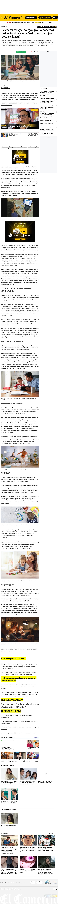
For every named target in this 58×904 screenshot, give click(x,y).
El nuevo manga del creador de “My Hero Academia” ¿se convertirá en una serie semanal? (46, 844)
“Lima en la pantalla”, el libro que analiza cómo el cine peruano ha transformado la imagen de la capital (47, 122)
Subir (54, 884)
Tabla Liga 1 (44, 22)
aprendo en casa (11, 727)
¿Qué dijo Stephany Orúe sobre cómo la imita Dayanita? (8, 821)
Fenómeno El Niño (16, 22)
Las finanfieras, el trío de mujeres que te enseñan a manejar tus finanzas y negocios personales (27, 777)
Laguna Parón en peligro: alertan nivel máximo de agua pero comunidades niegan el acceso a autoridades (47, 93)
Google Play (38, 877)
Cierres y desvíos (51, 22)
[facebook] (5, 877)
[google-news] (19, 877)
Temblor (32, 22)
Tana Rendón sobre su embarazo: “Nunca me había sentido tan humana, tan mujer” (9, 777)
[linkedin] (16, 877)
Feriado (28, 22)
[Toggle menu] (1, 17)
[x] (8, 877)
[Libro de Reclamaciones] (55, 877)
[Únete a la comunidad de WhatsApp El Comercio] (21, 52)
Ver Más (33, 727)
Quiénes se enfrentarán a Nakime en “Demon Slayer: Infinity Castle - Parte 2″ (28, 865)
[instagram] (11, 877)
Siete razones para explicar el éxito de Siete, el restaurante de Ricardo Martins (47, 107)
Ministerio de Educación (26, 727)
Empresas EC (38, 22)
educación (18, 727)
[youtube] (13, 877)
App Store (32, 877)
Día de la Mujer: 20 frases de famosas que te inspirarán (45, 776)
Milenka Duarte (5, 85)
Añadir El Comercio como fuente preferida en (47, 26)
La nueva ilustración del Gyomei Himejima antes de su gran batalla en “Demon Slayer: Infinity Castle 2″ (28, 844)
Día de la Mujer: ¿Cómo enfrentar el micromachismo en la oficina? (9, 797)
